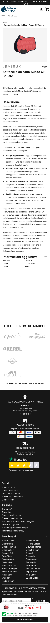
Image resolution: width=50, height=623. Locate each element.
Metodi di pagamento (11, 524)
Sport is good (32, 559)
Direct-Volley (8, 549)
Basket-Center (8, 540)
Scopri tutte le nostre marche (25, 383)
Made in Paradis (9, 571)
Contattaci (25, 406)
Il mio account (8, 487)
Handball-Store (9, 565)
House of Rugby (9, 568)
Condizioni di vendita (11, 515)
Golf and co (7, 562)
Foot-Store (7, 556)
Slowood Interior (33, 546)
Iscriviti (40, 600)
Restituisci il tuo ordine (25, 454)
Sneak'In (30, 552)
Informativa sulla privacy (13, 530)
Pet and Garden (33, 543)
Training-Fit (31, 562)
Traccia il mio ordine (11, 493)
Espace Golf (7, 552)
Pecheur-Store (32, 540)
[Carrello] (47, 9)
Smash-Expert (32, 549)
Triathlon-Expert (33, 568)
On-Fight (6, 577)
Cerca (14, 16)
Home (5, 22)
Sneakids (30, 556)
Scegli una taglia (25, 619)
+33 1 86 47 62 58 (25, 414)
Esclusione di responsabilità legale (18, 521)
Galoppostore (8, 559)
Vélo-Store (31, 574)
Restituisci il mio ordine (12, 496)
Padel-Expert (8, 580)
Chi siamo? (7, 508)
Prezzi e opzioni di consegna (15, 527)
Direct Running (9, 546)
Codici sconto (8, 499)
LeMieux (12, 66)
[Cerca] (9, 16)
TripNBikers (31, 571)
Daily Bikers (7, 543)
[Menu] (3, 16)
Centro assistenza (10, 490)
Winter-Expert (32, 577)
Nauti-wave (7, 574)
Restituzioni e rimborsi (12, 518)
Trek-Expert (31, 565)
